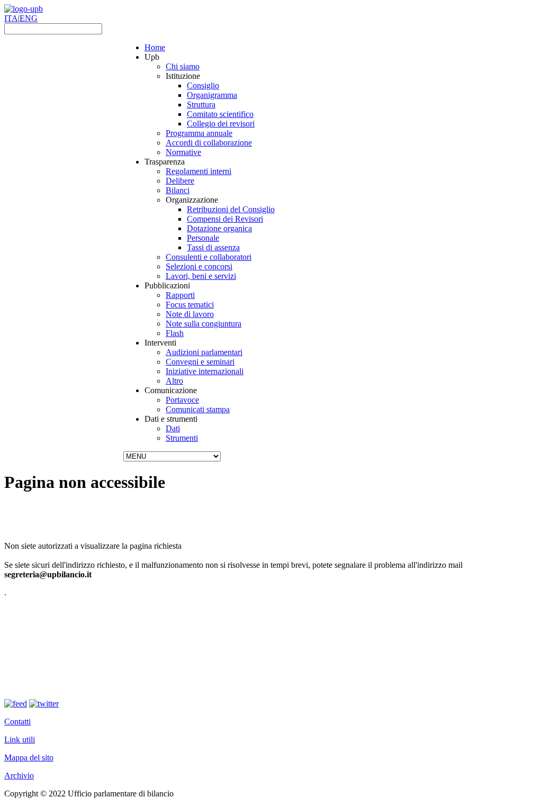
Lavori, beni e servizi (201, 275)
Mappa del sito (28, 757)
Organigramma (212, 94)
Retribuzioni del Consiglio (231, 209)
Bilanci (177, 190)
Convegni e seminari (200, 361)
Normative (183, 152)
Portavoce (182, 399)
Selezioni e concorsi (199, 266)
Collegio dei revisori (221, 123)
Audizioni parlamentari (204, 352)
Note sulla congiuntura (203, 323)
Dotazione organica (219, 228)
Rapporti (180, 295)
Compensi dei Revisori (225, 218)
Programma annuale (199, 133)
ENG (29, 18)
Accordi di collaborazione (209, 142)
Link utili (19, 739)
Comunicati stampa (198, 409)
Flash (175, 333)
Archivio (19, 775)
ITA (11, 18)
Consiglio (203, 85)
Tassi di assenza (213, 247)
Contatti (17, 721)
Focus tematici (190, 304)
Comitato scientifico (220, 114)
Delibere (180, 180)
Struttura (201, 104)
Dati (173, 428)
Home (154, 47)
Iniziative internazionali (204, 371)
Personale (203, 237)
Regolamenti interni (198, 171)
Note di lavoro (190, 314)
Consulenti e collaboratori (208, 256)
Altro (174, 380)
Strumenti (182, 437)
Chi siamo (183, 66)
